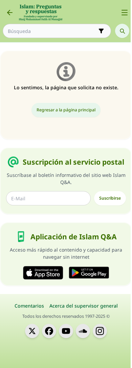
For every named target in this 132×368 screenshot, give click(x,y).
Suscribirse (110, 198)
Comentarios (29, 305)
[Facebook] (49, 331)
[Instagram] (100, 331)
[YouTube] (66, 331)
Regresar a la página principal (66, 110)
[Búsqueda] (122, 31)
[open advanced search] (101, 31)
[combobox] (52, 31)
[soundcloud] (83, 331)
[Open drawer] (124, 12)
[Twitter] (32, 331)
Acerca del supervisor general (83, 305)
